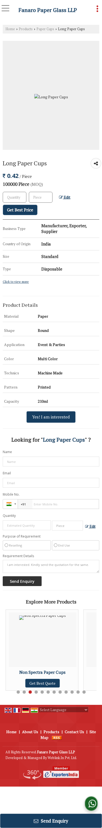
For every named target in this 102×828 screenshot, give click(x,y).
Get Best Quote (28, 683)
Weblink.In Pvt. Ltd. (62, 758)
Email (7, 473)
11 (78, 692)
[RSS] (57, 737)
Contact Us (74, 731)
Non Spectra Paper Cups (28, 672)
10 (72, 692)
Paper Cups (45, 29)
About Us (30, 731)
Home (10, 29)
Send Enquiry (54, 821)
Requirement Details (18, 556)
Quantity (9, 515)
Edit (66, 197)
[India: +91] (10, 504)
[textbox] (40, 197)
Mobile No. (11, 494)
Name (7, 452)
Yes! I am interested (51, 417)
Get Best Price (20, 210)
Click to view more (16, 282)
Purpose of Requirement (22, 536)
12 (84, 692)
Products (26, 29)
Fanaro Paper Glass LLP (47, 10)
